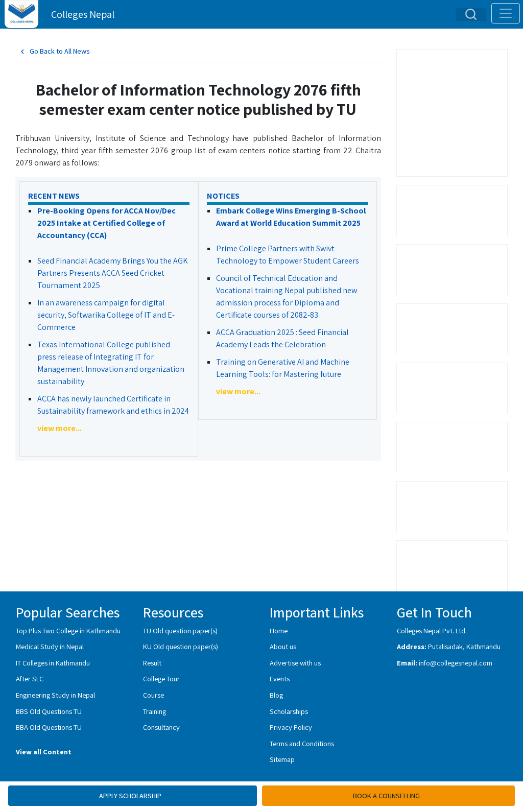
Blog (276, 695)
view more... (59, 428)
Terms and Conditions (302, 743)
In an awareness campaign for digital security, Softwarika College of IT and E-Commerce (106, 314)
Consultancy (161, 727)
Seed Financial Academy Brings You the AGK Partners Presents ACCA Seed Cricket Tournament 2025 (112, 273)
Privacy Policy (291, 727)
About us (283, 646)
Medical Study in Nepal (50, 646)
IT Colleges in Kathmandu (53, 663)
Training (154, 711)
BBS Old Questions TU (49, 711)
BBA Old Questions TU (49, 727)
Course (153, 695)
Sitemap (282, 759)
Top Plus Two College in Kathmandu (68, 630)
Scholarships (289, 711)
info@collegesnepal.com (455, 663)
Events (280, 678)
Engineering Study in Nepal (55, 695)
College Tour (161, 678)
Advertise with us (295, 663)
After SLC (29, 678)
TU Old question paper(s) (180, 630)
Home (279, 630)
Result (152, 663)
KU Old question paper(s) (180, 646)
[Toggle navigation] (505, 13)
